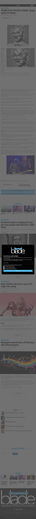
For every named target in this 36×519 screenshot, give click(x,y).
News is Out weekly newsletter (10, 267)
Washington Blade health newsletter (11, 268)
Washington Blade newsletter (9, 266)
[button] (18, 267)
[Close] (33, 246)
